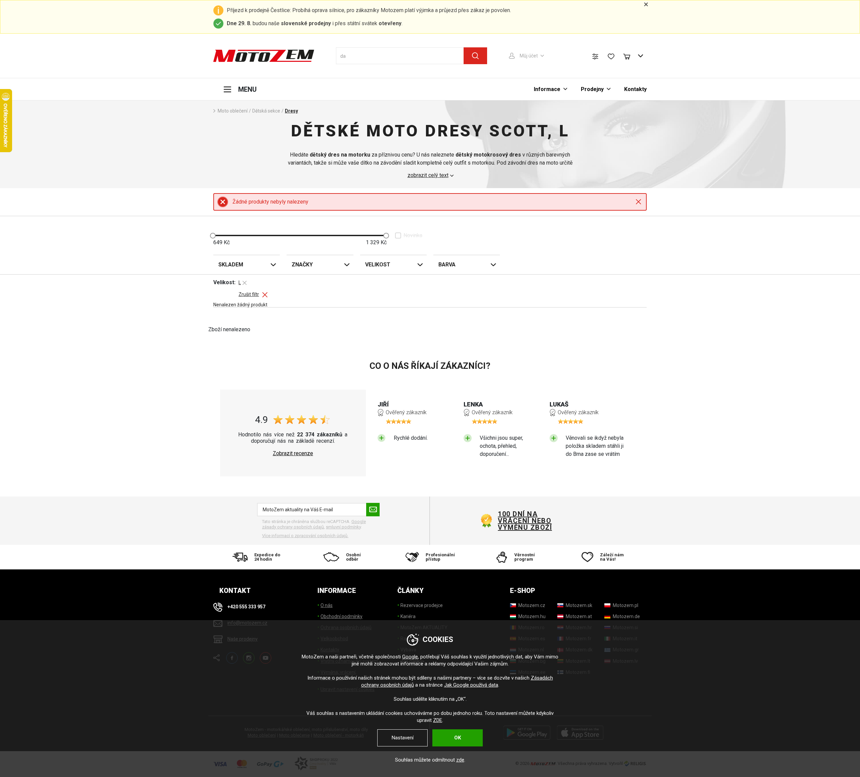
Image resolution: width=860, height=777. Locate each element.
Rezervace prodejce (421, 605)
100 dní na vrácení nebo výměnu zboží (525, 521)
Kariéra (408, 616)
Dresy (291, 111)
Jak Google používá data (471, 685)
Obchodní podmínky (341, 616)
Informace (547, 89)
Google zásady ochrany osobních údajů (314, 524)
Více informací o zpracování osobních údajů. (305, 535)
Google (410, 657)
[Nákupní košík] (630, 55)
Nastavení (403, 738)
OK (457, 738)
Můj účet (529, 55)
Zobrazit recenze (293, 453)
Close (638, 201)
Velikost (377, 264)
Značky (302, 264)
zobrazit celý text (427, 175)
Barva (447, 264)
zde (460, 760)
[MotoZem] (263, 56)
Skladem (230, 264)
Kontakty (635, 89)
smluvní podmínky (343, 526)
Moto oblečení (233, 111)
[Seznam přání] (611, 56)
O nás (326, 605)
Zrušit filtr (249, 294)
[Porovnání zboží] (595, 56)
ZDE (437, 720)
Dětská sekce (266, 111)
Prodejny (592, 89)
